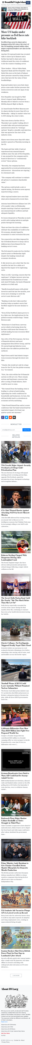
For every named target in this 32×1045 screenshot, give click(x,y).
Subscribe (27, 430)
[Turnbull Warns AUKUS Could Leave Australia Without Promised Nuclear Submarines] (16, 670)
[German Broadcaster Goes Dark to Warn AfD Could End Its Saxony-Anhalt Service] (16, 760)
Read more (4, 1022)
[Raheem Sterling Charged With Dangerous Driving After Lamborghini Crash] (16, 542)
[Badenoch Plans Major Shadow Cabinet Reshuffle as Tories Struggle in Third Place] (16, 805)
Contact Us (17, 1040)
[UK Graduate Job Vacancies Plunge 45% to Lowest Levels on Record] (16, 897)
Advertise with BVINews (8, 1029)
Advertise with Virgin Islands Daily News (13, 1031)
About (22, 1040)
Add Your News (5, 1033)
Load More (16, 975)
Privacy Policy (6, 1042)
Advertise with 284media (8, 1024)
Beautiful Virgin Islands (16, 2)
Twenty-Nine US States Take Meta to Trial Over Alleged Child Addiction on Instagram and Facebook (18, 9)
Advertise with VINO (7, 1027)
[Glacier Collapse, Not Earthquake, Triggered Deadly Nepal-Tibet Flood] (16, 629)
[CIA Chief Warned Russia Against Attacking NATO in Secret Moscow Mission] (16, 497)
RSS (4, 1035)
